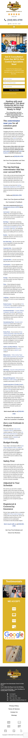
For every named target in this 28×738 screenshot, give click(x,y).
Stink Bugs (6, 369)
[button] (14, 26)
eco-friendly (6, 226)
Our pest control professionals (17, 369)
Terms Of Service (14, 709)
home (14, 138)
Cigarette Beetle (7, 335)
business (5, 153)
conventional (6, 228)
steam (13, 228)
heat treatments (13, 226)
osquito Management (9, 378)
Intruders (11, 310)
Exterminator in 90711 (15, 114)
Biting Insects (6, 355)
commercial (6, 438)
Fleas (4, 284)
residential (15, 437)
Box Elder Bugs (7, 241)
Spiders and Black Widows (10, 346)
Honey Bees (21, 356)
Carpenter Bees (7, 259)
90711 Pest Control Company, (14, 514)
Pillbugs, (22, 310)
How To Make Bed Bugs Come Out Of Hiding (12, 687)
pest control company (12, 379)
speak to (17, 350)
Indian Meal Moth (18, 333)
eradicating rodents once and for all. (13, 307)
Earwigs (5, 277)
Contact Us (14, 712)
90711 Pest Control (14, 106)
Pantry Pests (6, 332)
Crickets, (17, 310)
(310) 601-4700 (18, 156)
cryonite (20, 226)
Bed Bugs (6, 222)
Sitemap (14, 715)
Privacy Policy (14, 706)
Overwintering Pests (8, 322)
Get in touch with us (10, 524)
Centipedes (6, 312)
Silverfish (12, 312)
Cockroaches (6, 264)
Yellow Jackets (15, 355)
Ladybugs (6, 297)
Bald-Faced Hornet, (12, 356)
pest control (8, 389)
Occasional (6, 310)
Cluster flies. (20, 312)
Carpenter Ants (7, 248)
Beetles (5, 235)
